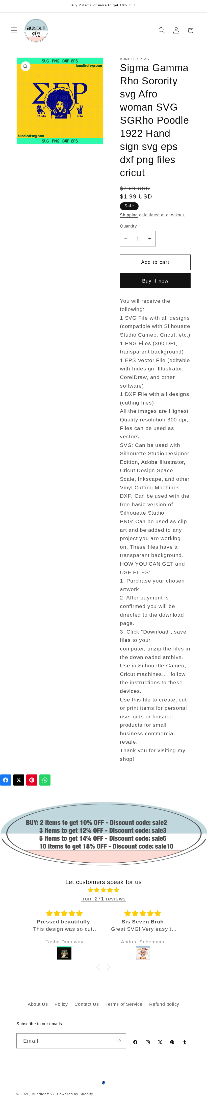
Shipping (129, 215)
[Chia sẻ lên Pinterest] (31, 780)
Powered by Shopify (75, 1094)
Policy (61, 1004)
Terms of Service (124, 1004)
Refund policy (164, 1004)
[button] (14, 30)
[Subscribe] (118, 1041)
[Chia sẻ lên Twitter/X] (18, 780)
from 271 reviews (103, 898)
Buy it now (155, 281)
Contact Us (86, 1004)
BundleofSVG (44, 1094)
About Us (38, 1004)
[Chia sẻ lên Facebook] (5, 780)
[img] (103, 890)
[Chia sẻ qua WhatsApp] (44, 780)
